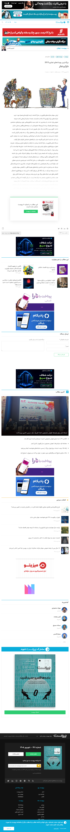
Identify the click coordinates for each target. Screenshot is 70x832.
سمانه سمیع (57, 625)
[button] (68, 22)
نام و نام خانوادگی (64, 340)
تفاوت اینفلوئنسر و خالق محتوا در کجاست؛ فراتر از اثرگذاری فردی (46, 281)
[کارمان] (35, 589)
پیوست (66, 57)
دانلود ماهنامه (33, 754)
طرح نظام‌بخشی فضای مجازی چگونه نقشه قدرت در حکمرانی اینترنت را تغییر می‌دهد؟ (35, 507)
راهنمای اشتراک (19, 810)
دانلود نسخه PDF (64, 233)
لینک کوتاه (7, 233)
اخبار (43, 792)
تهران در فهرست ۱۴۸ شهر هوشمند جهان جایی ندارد (45, 517)
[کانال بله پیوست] (35, 14)
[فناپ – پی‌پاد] (35, 320)
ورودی (42, 805)
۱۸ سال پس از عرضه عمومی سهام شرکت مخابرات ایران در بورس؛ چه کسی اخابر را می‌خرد (34, 548)
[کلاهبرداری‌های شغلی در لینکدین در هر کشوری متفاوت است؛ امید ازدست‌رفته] (28, 288)
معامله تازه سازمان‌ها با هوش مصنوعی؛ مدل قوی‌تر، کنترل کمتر (49, 443)
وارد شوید (9, 828)
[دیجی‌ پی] (35, 5)
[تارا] (35, 301)
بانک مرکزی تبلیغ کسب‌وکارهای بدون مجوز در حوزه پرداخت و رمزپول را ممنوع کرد (44, 453)
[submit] (39, 765)
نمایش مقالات (15, 754)
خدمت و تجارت (40, 812)
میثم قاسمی (57, 634)
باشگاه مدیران (41, 810)
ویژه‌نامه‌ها (20, 805)
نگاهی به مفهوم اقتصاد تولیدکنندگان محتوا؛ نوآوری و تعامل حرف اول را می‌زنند (13, 268)
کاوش (42, 797)
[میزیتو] (35, 568)
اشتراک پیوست (35, 712)
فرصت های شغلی (19, 812)
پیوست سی (20, 794)
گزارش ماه (42, 807)
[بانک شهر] (35, 32)
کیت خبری (20, 814)
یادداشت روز (41, 794)
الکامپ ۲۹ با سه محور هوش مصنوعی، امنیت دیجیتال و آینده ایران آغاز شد (45, 439)
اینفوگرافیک (20, 797)
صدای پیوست (20, 792)
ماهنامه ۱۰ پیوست (31, 211)
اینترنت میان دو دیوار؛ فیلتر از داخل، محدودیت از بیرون (44, 538)
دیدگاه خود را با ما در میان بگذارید (36, 340)
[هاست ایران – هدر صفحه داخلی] (35, 41)
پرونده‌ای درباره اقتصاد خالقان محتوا (46, 268)
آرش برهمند (57, 617)
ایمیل (67, 346)
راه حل (42, 817)
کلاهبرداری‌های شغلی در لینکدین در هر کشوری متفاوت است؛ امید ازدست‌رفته (11, 282)
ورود (15, 22)
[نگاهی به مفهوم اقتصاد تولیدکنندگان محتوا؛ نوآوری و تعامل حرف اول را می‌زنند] (28, 274)
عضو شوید (56, 828)
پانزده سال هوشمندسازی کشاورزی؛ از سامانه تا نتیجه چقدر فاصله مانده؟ (39, 528)
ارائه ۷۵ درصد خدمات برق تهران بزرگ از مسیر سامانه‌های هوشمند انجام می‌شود (44, 448)
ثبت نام (7, 22)
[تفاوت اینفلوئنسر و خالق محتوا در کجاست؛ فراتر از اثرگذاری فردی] (62, 287)
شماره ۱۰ (47, 72)
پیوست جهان (62, 48)
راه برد (52, 57)
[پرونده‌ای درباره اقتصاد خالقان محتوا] (62, 274)
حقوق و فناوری (40, 814)
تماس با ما (20, 807)
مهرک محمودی (56, 608)
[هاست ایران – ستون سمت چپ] (35, 246)
